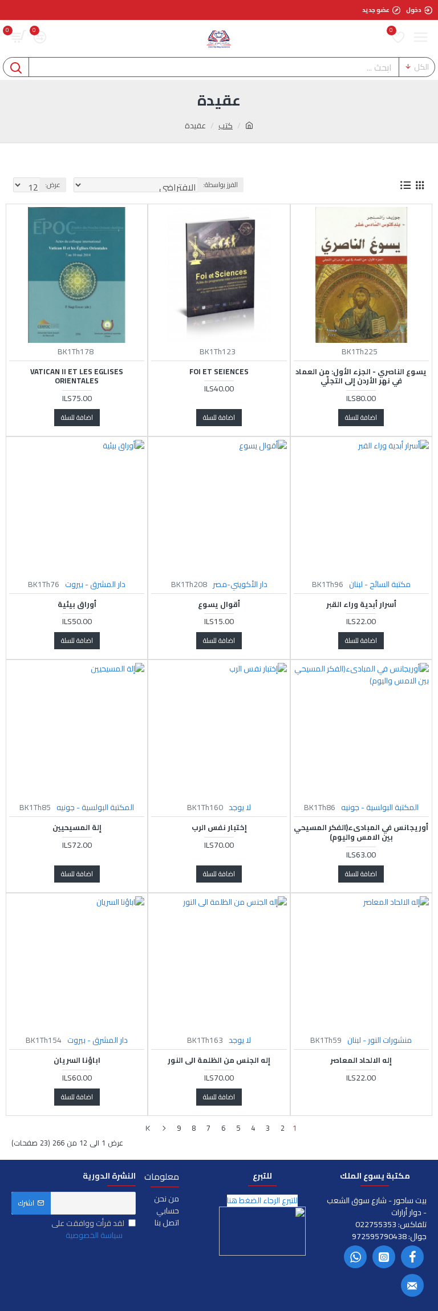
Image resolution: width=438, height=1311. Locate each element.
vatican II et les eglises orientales (76, 376)
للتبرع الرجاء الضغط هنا (262, 1201)
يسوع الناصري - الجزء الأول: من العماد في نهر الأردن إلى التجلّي (361, 376)
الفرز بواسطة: (220, 184)
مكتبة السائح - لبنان (380, 584)
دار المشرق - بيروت (95, 584)
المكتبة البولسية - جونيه (380, 808)
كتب (225, 126)
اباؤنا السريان (77, 1060)
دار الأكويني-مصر (240, 584)
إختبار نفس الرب (219, 827)
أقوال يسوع (219, 604)
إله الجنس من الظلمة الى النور (219, 1060)
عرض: (52, 184)
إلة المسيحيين (77, 827)
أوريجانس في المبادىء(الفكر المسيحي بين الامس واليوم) (361, 832)
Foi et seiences (219, 372)
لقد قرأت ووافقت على (87, 1229)
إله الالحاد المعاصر (361, 1060)
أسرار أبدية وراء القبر (361, 604)
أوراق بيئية (77, 604)
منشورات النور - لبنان (379, 1040)
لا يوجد (240, 808)
